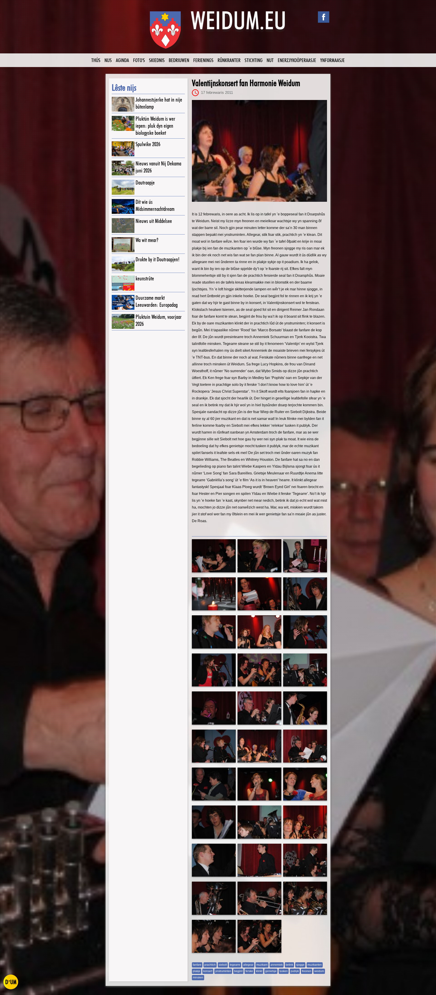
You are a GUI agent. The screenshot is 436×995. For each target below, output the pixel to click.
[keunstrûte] (123, 283)
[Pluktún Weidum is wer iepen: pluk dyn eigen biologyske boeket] (123, 123)
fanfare (197, 964)
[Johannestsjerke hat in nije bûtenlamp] (123, 104)
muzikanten (314, 964)
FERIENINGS (203, 60)
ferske (249, 971)
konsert (207, 971)
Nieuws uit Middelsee (154, 221)
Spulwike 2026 (148, 144)
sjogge (300, 964)
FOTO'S (139, 60)
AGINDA (122, 60)
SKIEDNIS (157, 60)
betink (289, 964)
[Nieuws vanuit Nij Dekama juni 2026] (123, 168)
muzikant (262, 964)
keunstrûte (145, 278)
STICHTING (254, 60)
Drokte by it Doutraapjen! (158, 259)
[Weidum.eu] (218, 32)
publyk (295, 971)
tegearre (235, 964)
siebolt (223, 964)
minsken (198, 977)
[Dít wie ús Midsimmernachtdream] (123, 206)
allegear (248, 964)
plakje (196, 971)
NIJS (108, 60)
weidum (319, 971)
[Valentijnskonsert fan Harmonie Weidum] (259, 151)
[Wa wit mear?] (123, 244)
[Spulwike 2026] (123, 148)
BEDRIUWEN (179, 60)
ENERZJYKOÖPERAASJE (297, 60)
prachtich (210, 964)
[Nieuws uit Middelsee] (123, 225)
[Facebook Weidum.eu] (323, 17)
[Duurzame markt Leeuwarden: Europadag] (123, 302)
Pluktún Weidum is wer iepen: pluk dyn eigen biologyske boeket (155, 125)
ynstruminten (223, 971)
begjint (238, 971)
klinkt (259, 971)
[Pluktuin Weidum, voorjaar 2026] (123, 321)
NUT (270, 60)
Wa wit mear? (147, 240)
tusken (284, 971)
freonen (306, 971)
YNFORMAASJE (332, 60)
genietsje (271, 971)
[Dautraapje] (123, 187)
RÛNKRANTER (229, 60)
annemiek (276, 964)
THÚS (95, 60)
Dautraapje (145, 182)
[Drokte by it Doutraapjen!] (123, 264)
